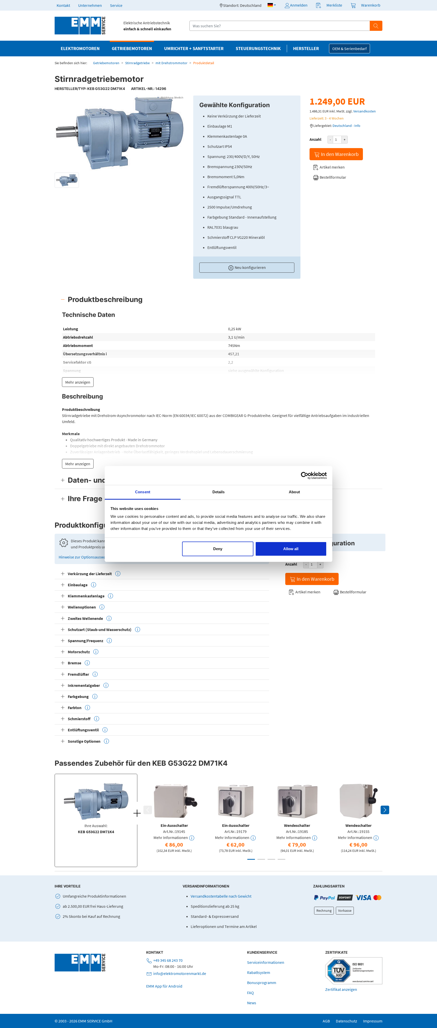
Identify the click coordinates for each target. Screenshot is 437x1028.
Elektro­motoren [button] (80, 48)
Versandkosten (364, 111)
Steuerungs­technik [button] (258, 48)
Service (116, 5)
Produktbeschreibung (105, 299)
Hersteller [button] (306, 48)
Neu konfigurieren (250, 267)
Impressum (372, 1020)
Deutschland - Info (346, 125)
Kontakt (63, 5)
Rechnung (324, 910)
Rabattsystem (258, 972)
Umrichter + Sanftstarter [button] (194, 48)
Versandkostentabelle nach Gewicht (221, 896)
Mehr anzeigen (77, 382)
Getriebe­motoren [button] (132, 48)
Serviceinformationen (265, 962)
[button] (272, 5)
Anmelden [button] (299, 5)
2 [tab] (261, 859)
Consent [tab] (142, 492)
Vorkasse (345, 910)
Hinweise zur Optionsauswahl (84, 556)
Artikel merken (332, 167)
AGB (326, 1020)
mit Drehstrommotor (171, 63)
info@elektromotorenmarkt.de (179, 973)
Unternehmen (90, 5)
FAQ (250, 992)
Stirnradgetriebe (137, 63)
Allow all (290, 549)
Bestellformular (332, 177)
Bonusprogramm (261, 982)
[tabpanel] (174, 816)
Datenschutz (346, 1020)
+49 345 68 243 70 (168, 960)
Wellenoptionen (82, 607)
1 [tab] (251, 859)
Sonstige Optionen (84, 741)
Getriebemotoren (106, 63)
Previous (147, 810)
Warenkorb (370, 5)
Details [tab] (218, 492)
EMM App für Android (164, 986)
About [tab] (294, 492)
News (251, 1002)
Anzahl (315, 139)
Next (385, 810)
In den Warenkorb (339, 154)
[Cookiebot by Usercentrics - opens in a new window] (304, 475)
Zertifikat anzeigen (341, 989)
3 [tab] (271, 859)
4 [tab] (281, 859)
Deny (217, 549)
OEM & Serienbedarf (349, 48)
